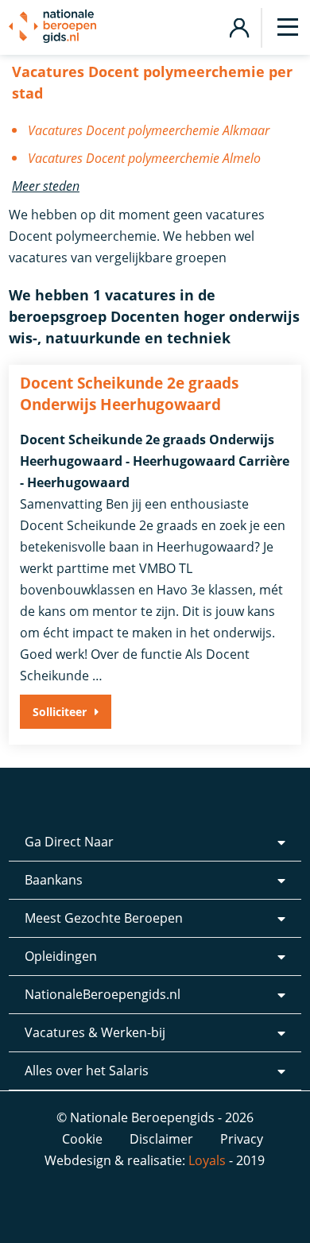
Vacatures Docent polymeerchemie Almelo (144, 158)
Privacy (241, 1139)
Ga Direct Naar (69, 841)
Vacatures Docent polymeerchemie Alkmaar (148, 130)
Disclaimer (161, 1139)
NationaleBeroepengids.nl (102, 994)
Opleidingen (61, 956)
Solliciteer (60, 711)
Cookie (82, 1139)
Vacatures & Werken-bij (95, 1032)
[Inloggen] (239, 26)
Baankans (54, 880)
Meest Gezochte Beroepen (104, 918)
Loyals (207, 1160)
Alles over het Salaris (87, 1070)
